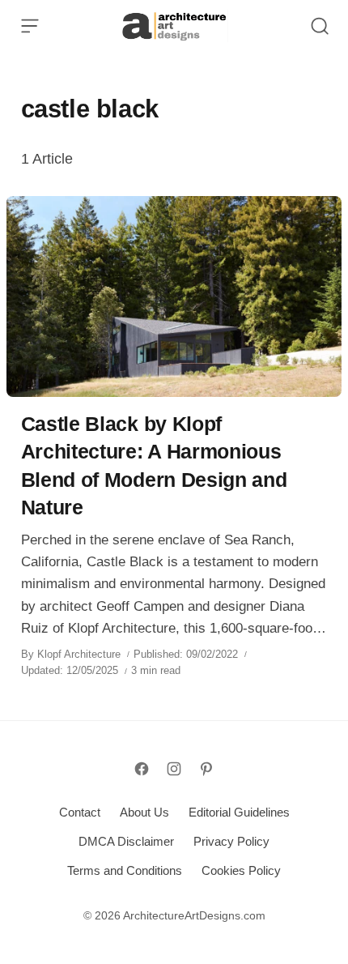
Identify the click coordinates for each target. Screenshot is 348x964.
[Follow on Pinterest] (206, 768)
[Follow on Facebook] (141, 768)
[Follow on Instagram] (174, 768)
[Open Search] (319, 26)
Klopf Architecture (79, 654)
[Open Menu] (30, 26)
